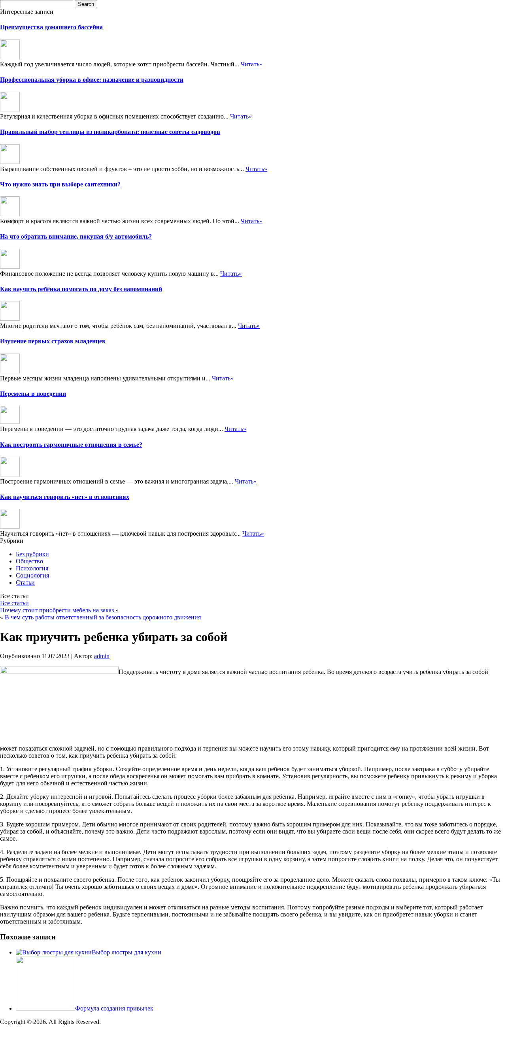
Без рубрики (32, 554)
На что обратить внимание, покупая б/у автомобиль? (76, 236)
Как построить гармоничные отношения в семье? (71, 444)
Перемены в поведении (33, 393)
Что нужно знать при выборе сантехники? (60, 184)
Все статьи (14, 603)
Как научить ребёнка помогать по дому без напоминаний (81, 289)
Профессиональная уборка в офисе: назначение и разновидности (91, 79)
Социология (32, 575)
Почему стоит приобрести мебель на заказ (57, 610)
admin (102, 656)
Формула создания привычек (114, 1008)
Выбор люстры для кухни (126, 952)
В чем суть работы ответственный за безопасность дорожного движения (103, 617)
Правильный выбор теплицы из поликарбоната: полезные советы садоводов (110, 131)
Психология (32, 568)
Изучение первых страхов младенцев (53, 341)
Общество (29, 561)
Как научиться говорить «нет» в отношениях (64, 496)
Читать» (251, 64)
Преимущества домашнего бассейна (51, 27)
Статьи (25, 582)
